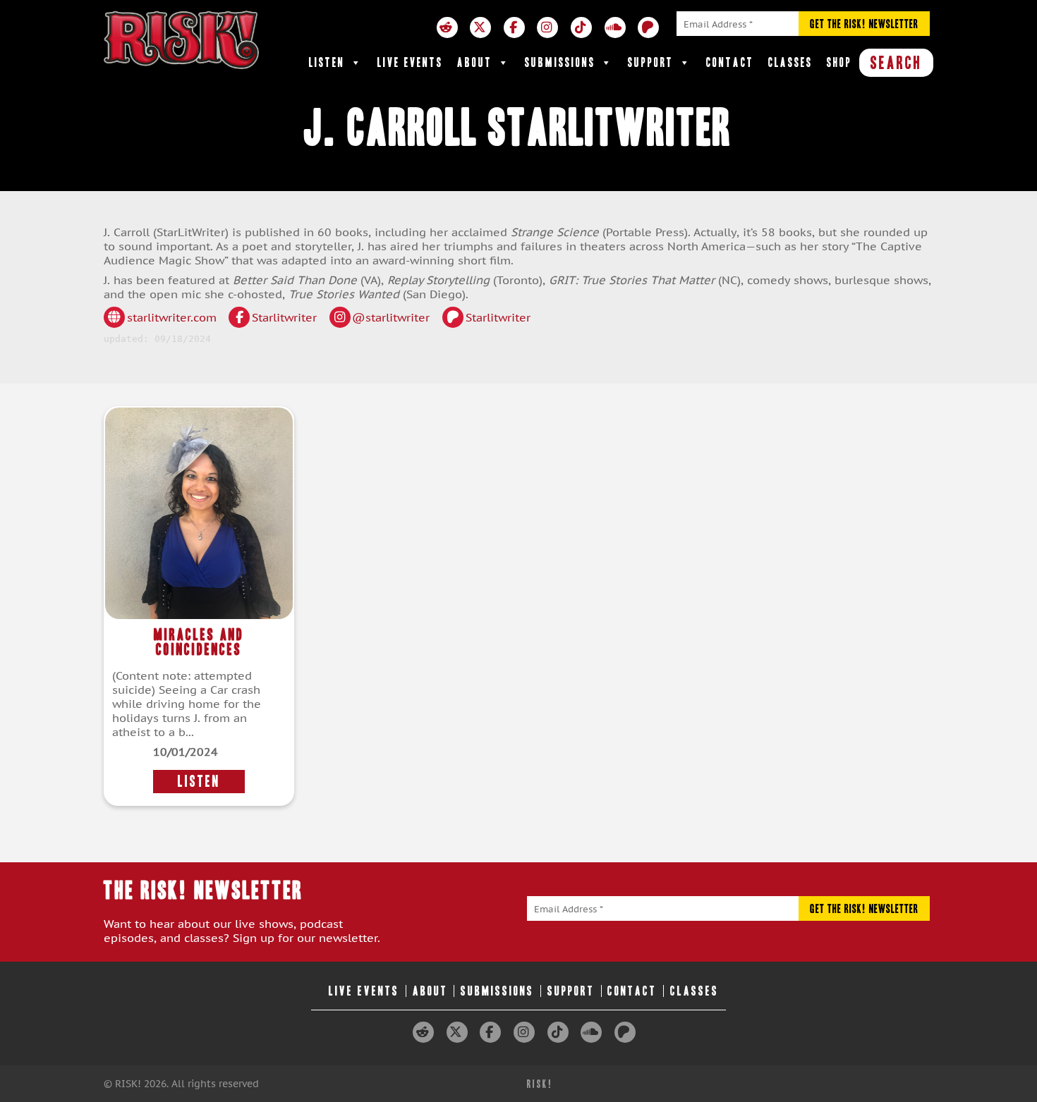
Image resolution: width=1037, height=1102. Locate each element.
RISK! (540, 1084)
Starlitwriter (284, 317)
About (474, 62)
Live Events (410, 62)
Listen (327, 62)
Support (651, 62)
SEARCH (896, 62)
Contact (730, 62)
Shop (839, 62)
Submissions (560, 62)
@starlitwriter (391, 317)
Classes (790, 62)
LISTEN (199, 781)
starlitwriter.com (172, 317)
